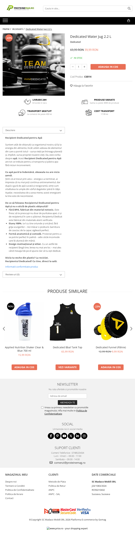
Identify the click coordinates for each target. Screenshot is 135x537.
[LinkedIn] (78, 436)
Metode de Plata (57, 481)
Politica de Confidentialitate (19, 489)
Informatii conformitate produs (21, 266)
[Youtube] (64, 436)
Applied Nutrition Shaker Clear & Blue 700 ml (24, 349)
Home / (7, 29)
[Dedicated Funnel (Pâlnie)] (111, 322)
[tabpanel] (34, 64)
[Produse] (6, 21)
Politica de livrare (14, 494)
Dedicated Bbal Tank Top (67, 347)
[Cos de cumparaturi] (128, 20)
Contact (9, 498)
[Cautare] (129, 8)
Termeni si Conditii (15, 485)
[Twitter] (71, 436)
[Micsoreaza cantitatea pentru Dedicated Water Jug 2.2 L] (72, 67)
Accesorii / (18, 29)
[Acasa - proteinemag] (20, 8)
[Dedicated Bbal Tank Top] (67, 322)
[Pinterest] (57, 436)
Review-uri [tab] (12, 274)
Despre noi (11, 481)
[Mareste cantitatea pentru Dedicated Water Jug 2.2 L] (84, 67)
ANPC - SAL (54, 494)
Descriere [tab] (10, 130)
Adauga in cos (108, 66)
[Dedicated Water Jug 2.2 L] (34, 64)
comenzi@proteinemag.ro (69, 462)
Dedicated (75, 41)
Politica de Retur (57, 485)
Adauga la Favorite (83, 85)
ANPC (51, 489)
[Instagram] (84, 436)
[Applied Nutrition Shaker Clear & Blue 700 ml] (24, 322)
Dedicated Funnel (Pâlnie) (111, 347)
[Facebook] (51, 436)
